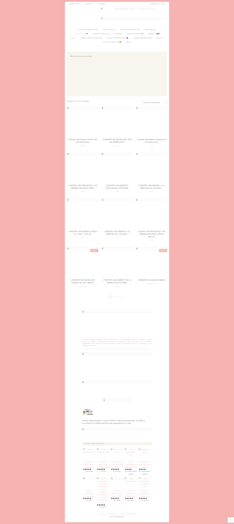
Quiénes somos (113, 514)
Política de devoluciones (127, 514)
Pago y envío (102, 514)
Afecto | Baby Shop (83, 17)
